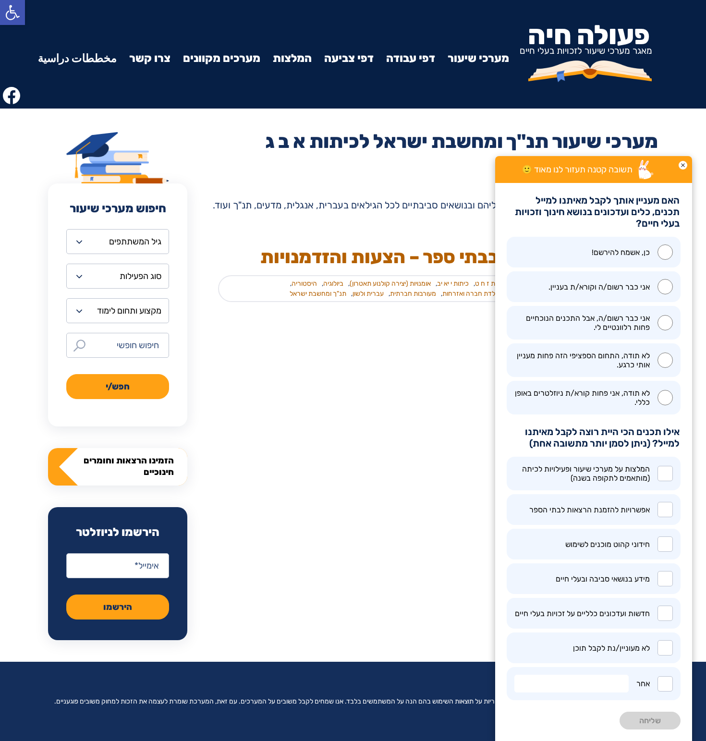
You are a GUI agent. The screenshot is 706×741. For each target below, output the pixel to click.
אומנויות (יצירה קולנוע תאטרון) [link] (390, 283)
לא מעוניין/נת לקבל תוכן (611, 648)
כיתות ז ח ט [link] (490, 283)
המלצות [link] (292, 58)
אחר (643, 683)
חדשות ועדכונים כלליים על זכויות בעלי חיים (582, 613)
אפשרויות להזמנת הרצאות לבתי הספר (589, 509)
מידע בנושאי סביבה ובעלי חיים (603, 578)
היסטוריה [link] (304, 283)
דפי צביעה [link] (349, 58)
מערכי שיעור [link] (478, 58)
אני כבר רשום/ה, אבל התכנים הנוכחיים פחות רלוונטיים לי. (588, 323)
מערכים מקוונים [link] (221, 58)
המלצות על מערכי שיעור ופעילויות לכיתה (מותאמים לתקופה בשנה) (586, 473)
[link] (12, 12)
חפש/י (118, 386)
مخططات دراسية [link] (77, 58)
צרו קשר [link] (149, 58)
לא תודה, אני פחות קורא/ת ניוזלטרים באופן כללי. (582, 398)
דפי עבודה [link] (410, 58)
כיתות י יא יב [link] (453, 283)
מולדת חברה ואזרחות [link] (471, 294)
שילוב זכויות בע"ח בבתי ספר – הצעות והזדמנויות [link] (453, 257)
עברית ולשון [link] (368, 294)
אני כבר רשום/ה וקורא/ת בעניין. (599, 287)
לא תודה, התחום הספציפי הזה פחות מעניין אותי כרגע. (583, 360)
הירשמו (117, 607)
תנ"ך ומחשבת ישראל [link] (318, 294)
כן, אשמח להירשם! (621, 252)
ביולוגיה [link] (333, 283)
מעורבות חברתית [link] (413, 294)
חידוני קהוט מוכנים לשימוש (607, 544)
